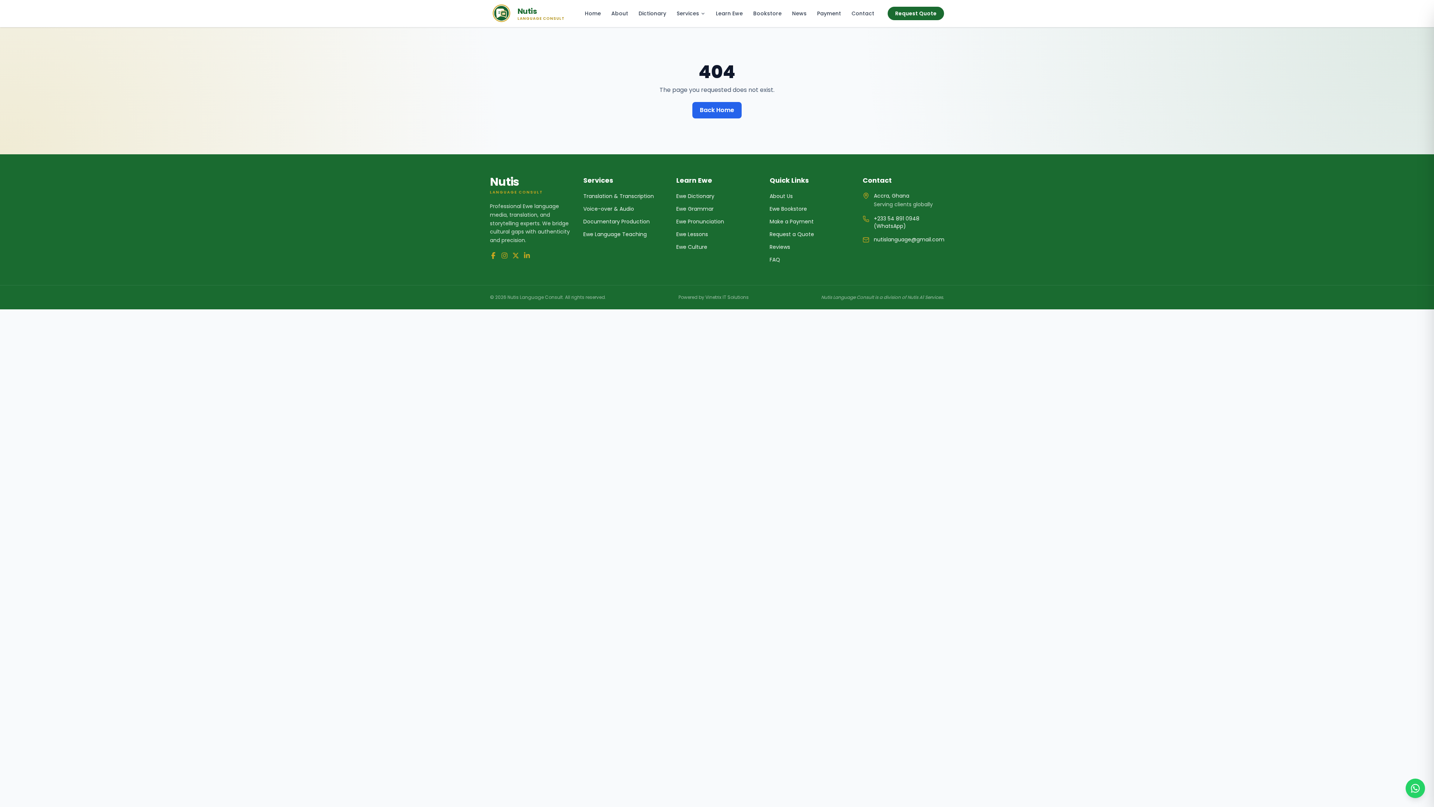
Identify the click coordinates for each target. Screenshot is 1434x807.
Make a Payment (792, 221)
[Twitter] (515, 255)
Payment (829, 13)
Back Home (717, 110)
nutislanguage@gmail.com (909, 239)
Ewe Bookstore (788, 209)
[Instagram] (504, 255)
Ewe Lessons (692, 234)
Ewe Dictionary (695, 196)
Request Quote (916, 13)
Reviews (780, 247)
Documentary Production (616, 221)
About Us (781, 196)
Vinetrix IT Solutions (727, 297)
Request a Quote (792, 234)
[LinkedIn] (527, 255)
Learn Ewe (729, 13)
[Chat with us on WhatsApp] (1415, 788)
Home (593, 13)
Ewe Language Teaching (615, 234)
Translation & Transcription (618, 196)
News (799, 13)
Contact (862, 13)
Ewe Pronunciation (700, 221)
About (619, 13)
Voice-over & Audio (608, 209)
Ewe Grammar (695, 209)
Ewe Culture (691, 247)
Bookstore (767, 13)
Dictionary (652, 13)
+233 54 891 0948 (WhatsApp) (896, 222)
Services (688, 13)
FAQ (775, 259)
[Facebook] (493, 255)
